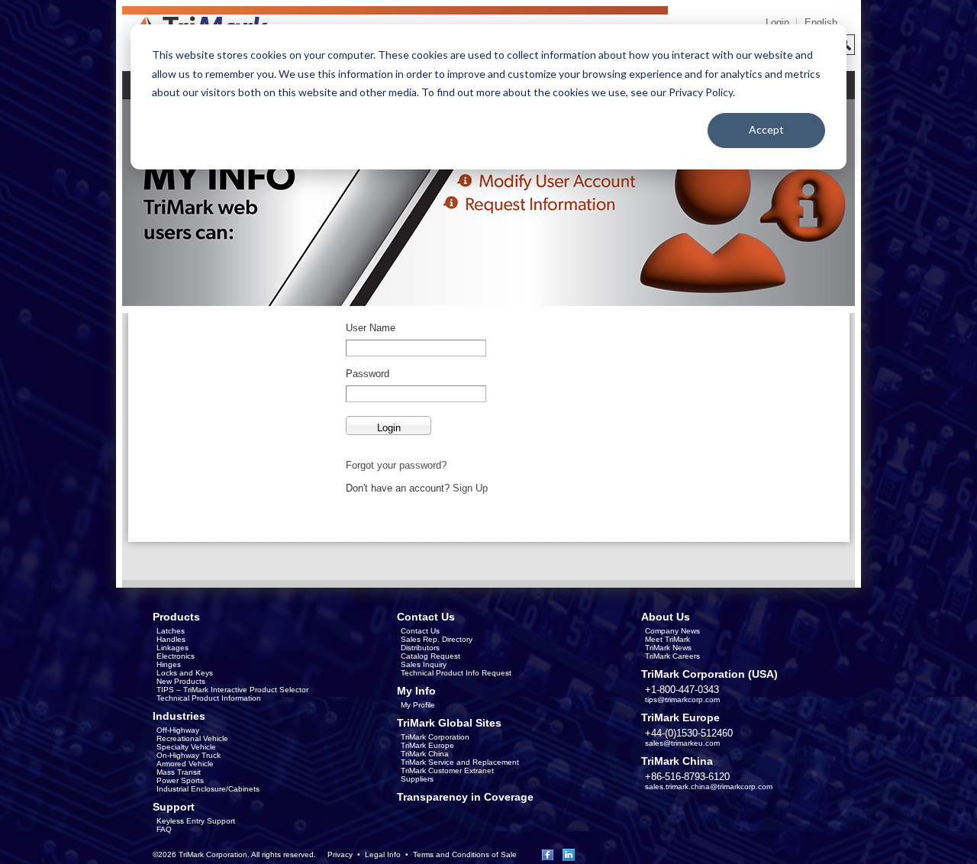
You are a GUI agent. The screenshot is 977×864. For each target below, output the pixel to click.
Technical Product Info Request (456, 673)
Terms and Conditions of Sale (465, 854)
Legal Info (383, 854)
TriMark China (425, 754)
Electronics (175, 656)
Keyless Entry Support (195, 821)
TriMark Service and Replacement (460, 762)
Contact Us (420, 631)
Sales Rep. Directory (436, 639)
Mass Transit (178, 772)
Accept (766, 129)
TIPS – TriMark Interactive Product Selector (232, 689)
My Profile (418, 705)
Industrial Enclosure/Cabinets (208, 789)
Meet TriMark (667, 639)
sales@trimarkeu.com (682, 743)
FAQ (164, 829)
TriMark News (668, 647)
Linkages (172, 647)
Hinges (168, 664)
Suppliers (417, 779)
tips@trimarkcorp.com (682, 699)
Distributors (420, 647)
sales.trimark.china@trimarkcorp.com (708, 786)
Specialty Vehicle (186, 747)
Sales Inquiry (424, 664)
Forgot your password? (396, 465)
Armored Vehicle (185, 763)
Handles (170, 639)
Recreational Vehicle (192, 738)
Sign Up (470, 488)
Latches (170, 631)
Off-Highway (177, 730)
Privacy (340, 854)
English (820, 22)
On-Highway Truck (188, 755)
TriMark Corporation (435, 737)
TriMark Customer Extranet (447, 770)
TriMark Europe (427, 745)
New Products (180, 681)
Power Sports (180, 780)
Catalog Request (430, 656)
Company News (672, 631)
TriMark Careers (672, 656)
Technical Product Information (208, 698)
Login (777, 22)
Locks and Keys (184, 673)
